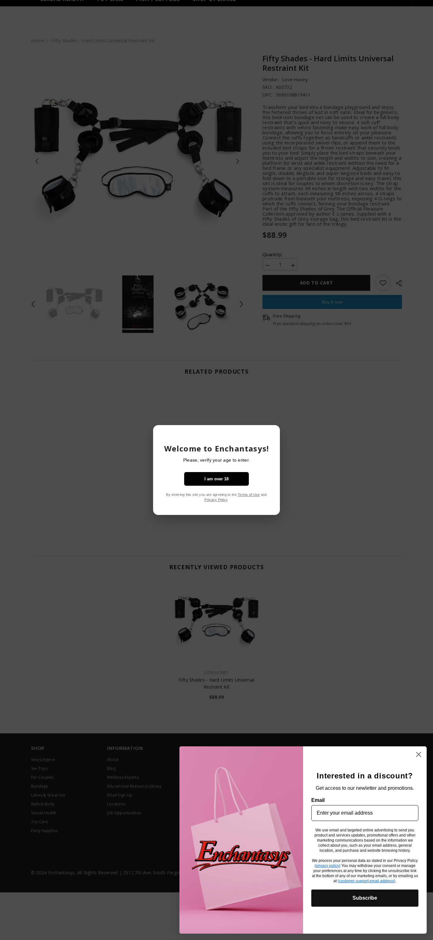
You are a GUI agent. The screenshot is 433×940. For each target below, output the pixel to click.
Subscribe (364, 898)
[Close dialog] (418, 754)
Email (318, 800)
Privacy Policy (215, 500)
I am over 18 (216, 479)
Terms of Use (249, 495)
